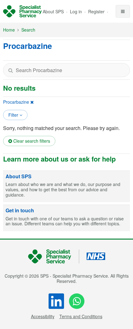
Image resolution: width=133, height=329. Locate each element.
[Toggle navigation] (123, 11)
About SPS (53, 11)
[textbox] (66, 70)
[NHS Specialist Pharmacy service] (22, 11)
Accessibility (42, 316)
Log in (76, 11)
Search (28, 30)
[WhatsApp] (76, 301)
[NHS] (53, 256)
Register (97, 11)
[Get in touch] (66, 218)
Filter (13, 115)
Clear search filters (31, 141)
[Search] (10, 70)
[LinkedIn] (56, 301)
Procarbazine (16, 102)
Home (9, 30)
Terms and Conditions (80, 316)
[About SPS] (66, 186)
